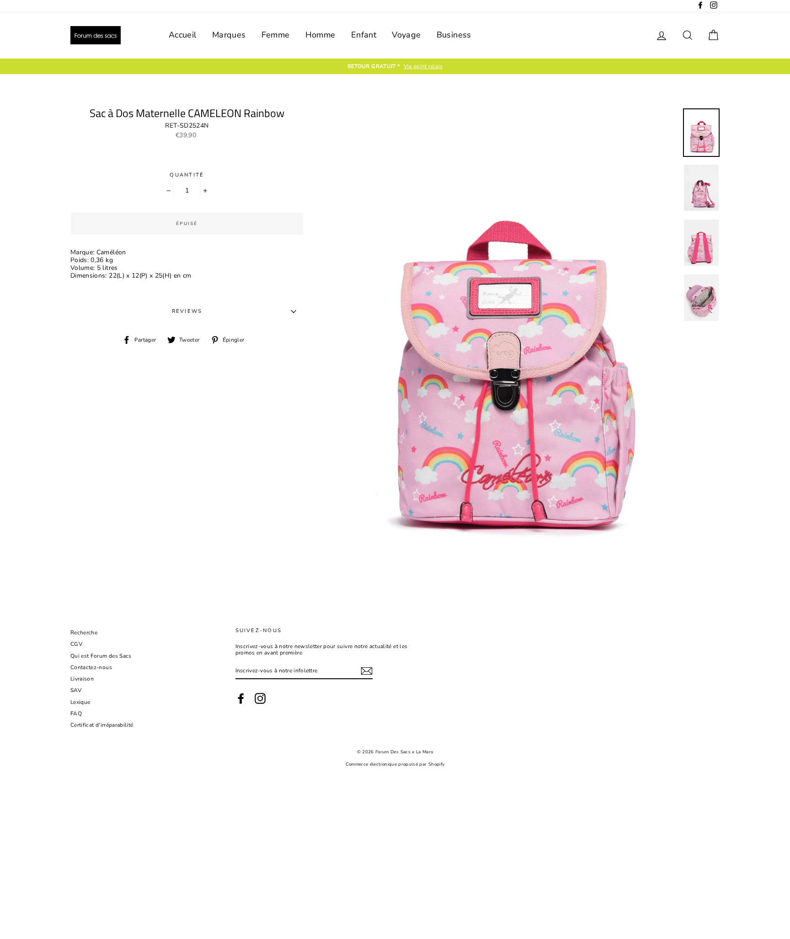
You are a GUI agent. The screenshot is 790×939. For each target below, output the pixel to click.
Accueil (182, 34)
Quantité (187, 175)
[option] (433, 66)
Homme (320, 34)
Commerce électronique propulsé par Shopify (395, 764)
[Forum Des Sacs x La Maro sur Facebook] (240, 698)
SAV (75, 690)
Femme (276, 34)
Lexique (80, 702)
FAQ (76, 713)
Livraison (82, 678)
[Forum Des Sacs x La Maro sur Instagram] (260, 698)
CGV (76, 644)
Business (454, 34)
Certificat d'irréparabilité (101, 725)
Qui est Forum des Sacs (101, 656)
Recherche (83, 632)
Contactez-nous (91, 667)
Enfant (363, 34)
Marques (229, 34)
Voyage (406, 34)
